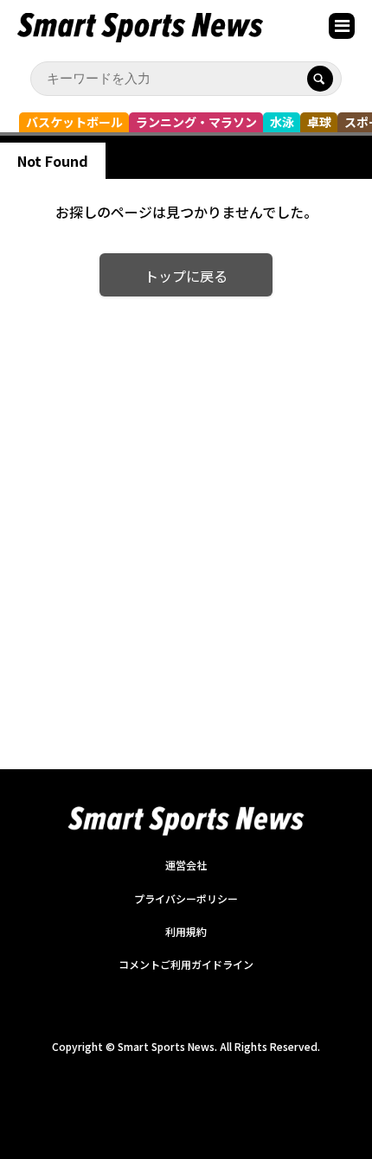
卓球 (319, 122)
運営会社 (186, 864)
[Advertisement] (186, 510)
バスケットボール (74, 122)
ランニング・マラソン (196, 122)
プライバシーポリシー (186, 898)
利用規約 (186, 931)
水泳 (282, 122)
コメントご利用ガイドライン (186, 964)
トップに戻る (186, 275)
